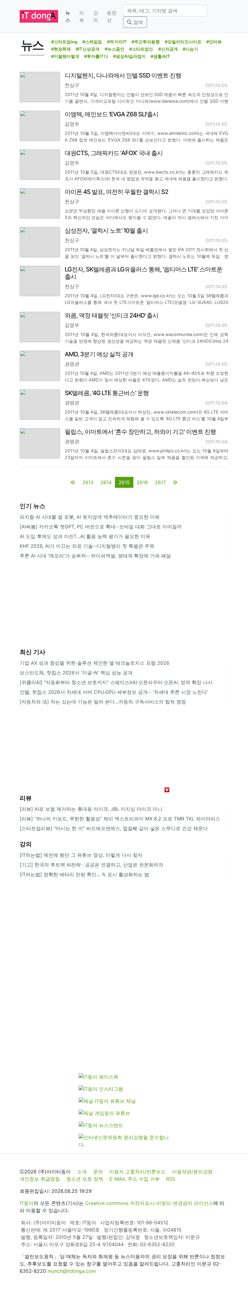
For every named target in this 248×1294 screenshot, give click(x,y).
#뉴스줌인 (114, 49)
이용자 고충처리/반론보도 (137, 1172)
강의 (95, 16)
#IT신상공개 (88, 49)
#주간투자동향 (146, 41)
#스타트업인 (141, 49)
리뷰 (81, 16)
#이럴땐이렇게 (65, 56)
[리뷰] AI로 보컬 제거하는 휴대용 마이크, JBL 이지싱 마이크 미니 (91, 809)
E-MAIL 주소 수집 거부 (134, 1179)
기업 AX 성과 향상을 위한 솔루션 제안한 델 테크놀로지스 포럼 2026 (94, 663)
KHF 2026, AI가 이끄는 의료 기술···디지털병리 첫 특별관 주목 (87, 546)
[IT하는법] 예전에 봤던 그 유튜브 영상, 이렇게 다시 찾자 (81, 855)
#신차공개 (168, 49)
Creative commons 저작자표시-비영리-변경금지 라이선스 (149, 1203)
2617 (160, 482)
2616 (142, 482)
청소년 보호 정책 (84, 1179)
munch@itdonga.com (71, 1271)
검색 (137, 22)
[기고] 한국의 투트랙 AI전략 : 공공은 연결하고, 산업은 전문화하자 (91, 865)
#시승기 (190, 49)
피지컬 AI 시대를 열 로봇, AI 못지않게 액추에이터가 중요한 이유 (90, 517)
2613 (87, 482)
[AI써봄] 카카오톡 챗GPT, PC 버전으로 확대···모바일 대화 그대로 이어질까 (101, 527)
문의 (98, 1172)
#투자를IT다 (96, 56)
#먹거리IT (117, 41)
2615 (124, 482)
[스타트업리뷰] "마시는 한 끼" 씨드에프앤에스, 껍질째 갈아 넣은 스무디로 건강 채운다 (114, 828)
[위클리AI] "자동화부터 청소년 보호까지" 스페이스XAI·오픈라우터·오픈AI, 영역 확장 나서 (116, 682)
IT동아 (27, 1203)
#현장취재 (61, 49)
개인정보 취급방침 (40, 1179)
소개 (82, 1172)
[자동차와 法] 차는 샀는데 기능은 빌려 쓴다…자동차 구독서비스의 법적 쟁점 (103, 702)
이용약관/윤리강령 (192, 1172)
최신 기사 (32, 652)
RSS (170, 1179)
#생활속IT (160, 56)
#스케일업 (92, 41)
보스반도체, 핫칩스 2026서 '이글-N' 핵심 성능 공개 (76, 673)
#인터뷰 (214, 41)
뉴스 (67, 16)
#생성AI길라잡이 (129, 56)
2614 (106, 482)
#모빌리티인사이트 (183, 41)
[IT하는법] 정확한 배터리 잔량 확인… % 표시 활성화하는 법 (84, 874)
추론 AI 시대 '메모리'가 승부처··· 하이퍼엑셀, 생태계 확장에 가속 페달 (95, 556)
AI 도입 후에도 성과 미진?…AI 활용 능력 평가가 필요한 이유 (85, 536)
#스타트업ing (64, 41)
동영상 (111, 16)
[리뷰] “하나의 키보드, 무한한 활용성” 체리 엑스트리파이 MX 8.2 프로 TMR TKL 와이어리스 (120, 819)
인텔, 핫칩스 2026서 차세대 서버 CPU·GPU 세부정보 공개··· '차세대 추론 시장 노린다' (114, 692)
